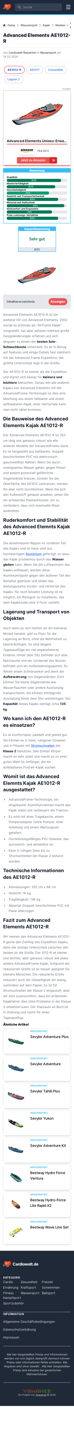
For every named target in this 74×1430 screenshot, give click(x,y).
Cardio (8, 1282)
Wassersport (29, 25)
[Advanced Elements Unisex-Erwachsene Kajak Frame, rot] (37, 114)
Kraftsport (28, 1287)
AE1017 (34, 69)
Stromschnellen (43, 746)
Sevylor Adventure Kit (48, 1145)
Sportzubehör (13, 1303)
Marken (60, 25)
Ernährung (10, 1287)
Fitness (8, 1293)
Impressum (11, 1337)
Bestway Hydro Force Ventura (47, 1175)
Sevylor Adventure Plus (49, 1037)
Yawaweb (41, 1394)
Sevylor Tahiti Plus (45, 1091)
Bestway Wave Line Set (49, 1227)
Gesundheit (29, 1282)
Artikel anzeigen (16, 1041)
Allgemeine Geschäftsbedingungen (29, 1322)
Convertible (55, 69)
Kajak (46, 25)
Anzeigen (58, 301)
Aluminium (34, 554)
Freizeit (47, 1282)
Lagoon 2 (13, 79)
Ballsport (48, 1293)
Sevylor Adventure (45, 1064)
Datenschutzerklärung (19, 1329)
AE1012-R (14, 69)
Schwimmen (51, 1287)
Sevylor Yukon (41, 1118)
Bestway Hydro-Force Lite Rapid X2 (48, 1203)
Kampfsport (12, 1298)
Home (11, 25)
